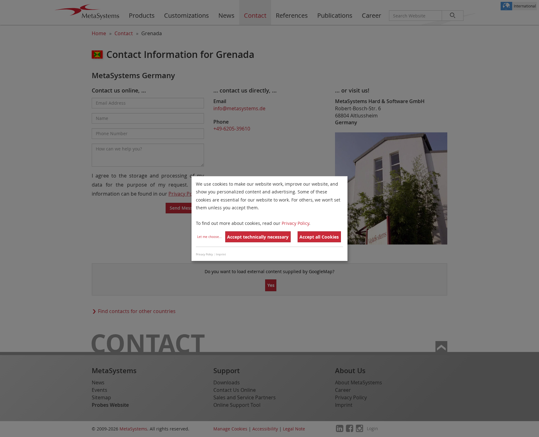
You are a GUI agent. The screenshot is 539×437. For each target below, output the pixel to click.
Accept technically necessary (258, 237)
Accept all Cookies (319, 237)
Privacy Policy (295, 223)
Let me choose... (209, 237)
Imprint (221, 254)
